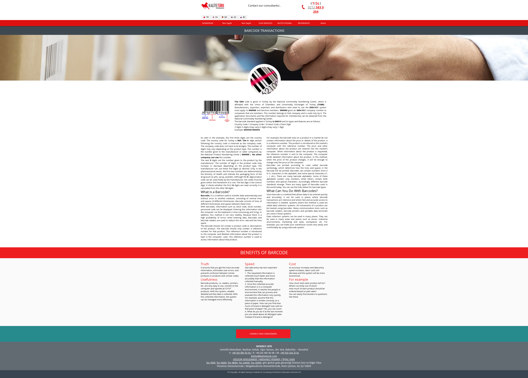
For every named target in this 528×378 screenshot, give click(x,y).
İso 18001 (233, 362)
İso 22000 (244, 362)
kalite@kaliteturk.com (264, 356)
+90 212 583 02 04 (241, 352)
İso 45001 (256, 362)
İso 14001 (221, 362)
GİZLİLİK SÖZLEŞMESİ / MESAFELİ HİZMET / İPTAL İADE (264, 359)
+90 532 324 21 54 (289, 352)
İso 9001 (210, 362)
